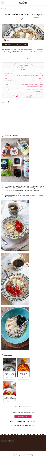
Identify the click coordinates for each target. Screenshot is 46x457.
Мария (9, 41)
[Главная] (23, 2)
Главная (2, 8)
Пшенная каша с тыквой (23, 374)
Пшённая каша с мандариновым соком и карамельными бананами (9, 399)
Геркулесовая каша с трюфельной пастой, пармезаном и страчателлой (9, 375)
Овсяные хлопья (8, 73)
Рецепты (11, 440)
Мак (6, 78)
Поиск (39, 2)
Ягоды (6, 91)
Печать (17, 96)
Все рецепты (7, 8)
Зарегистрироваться (25, 41)
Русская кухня (22, 406)
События (4, 440)
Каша (11, 8)
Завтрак (29, 406)
